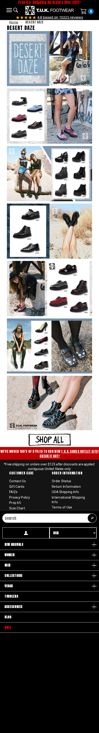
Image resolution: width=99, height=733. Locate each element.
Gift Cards (16, 486)
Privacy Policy (19, 497)
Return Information (66, 486)
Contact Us (17, 481)
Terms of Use (62, 507)
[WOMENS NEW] (50, 439)
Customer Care (21, 473)
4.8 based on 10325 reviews (60, 17)
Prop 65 (15, 503)
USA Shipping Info (65, 492)
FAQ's (13, 492)
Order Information (67, 473)
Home (13, 22)
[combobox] (49, 518)
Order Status (61, 481)
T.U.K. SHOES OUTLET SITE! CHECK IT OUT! (69, 453)
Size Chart (17, 508)
